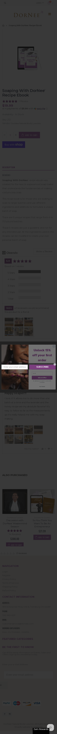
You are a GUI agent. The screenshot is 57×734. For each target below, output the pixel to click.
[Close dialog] (55, 364)
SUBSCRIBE (42, 367)
